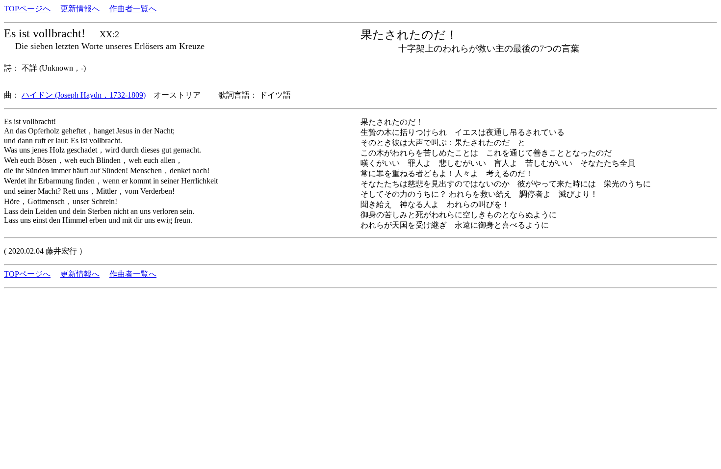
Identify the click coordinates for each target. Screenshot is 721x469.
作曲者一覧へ (132, 8)
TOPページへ (27, 8)
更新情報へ (80, 8)
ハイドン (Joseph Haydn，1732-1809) (84, 95)
